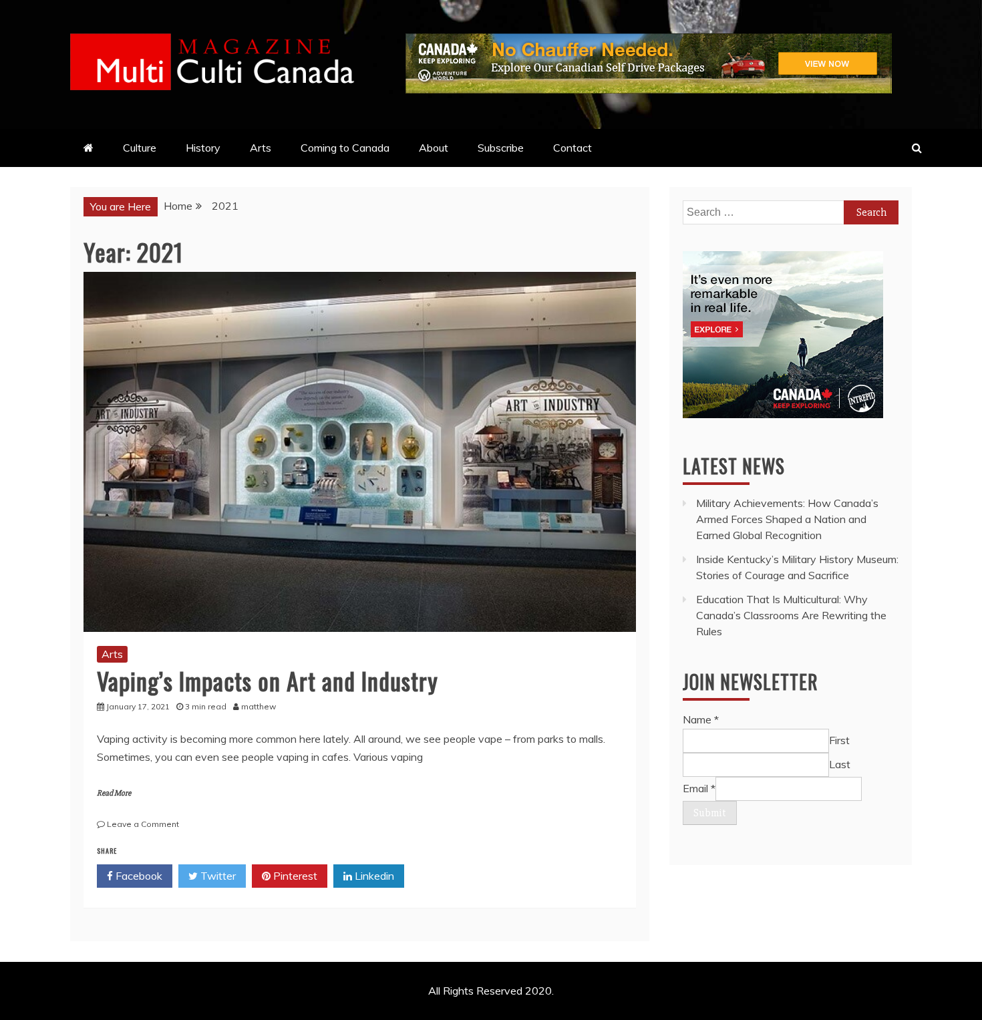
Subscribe (501, 147)
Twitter (217, 875)
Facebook (137, 875)
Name (701, 719)
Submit (709, 813)
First (839, 740)
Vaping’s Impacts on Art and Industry (267, 680)
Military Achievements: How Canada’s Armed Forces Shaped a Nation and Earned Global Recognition (787, 519)
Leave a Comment (143, 824)
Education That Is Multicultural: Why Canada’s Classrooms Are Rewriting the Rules (791, 615)
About (433, 147)
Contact (572, 147)
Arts (260, 147)
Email (699, 788)
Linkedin (373, 875)
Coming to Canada (345, 147)
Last (839, 764)
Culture (139, 147)
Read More (114, 793)
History (203, 147)
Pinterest (294, 875)
